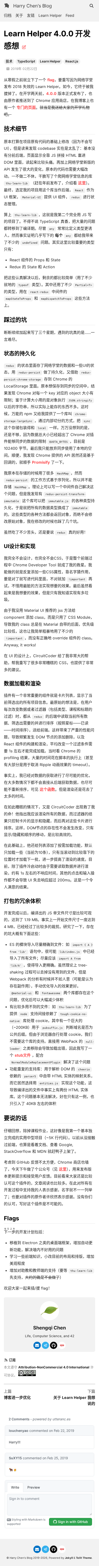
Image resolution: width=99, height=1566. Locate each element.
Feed (70, 15)
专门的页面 (26, 107)
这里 (82, 183)
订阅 (12, 1360)
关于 (19, 15)
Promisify (41, 462)
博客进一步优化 (17, 1397)
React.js (71, 61)
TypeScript (26, 61)
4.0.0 (51, 93)
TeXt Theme (84, 1558)
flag (50, 79)
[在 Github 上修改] (24, 47)
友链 (31, 15)
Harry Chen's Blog (32, 6)
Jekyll (69, 1558)
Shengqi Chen (49, 1328)
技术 (9, 61)
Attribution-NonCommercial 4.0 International (53, 1367)
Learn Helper (50, 15)
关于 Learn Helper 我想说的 (74, 1400)
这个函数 (47, 789)
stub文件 (23, 1055)
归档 (8, 15)
